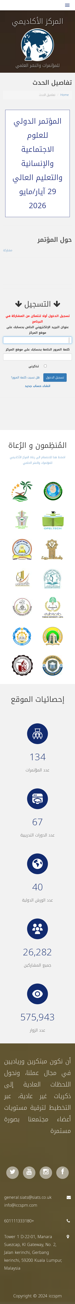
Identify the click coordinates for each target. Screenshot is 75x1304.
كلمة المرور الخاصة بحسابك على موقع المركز (38, 349)
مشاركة (7, 250)
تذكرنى (34, 366)
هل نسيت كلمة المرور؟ (25, 377)
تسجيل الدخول (55, 377)
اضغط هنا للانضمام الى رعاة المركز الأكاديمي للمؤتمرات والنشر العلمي (37, 460)
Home (64, 95)
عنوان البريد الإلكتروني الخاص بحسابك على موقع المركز (37, 330)
